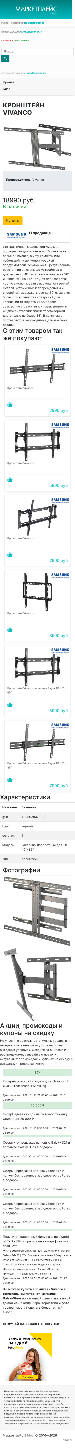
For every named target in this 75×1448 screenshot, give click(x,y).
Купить (12, 220)
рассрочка (22, 40)
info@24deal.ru (36, 73)
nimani (67, 1440)
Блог (6, 89)
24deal (29, 1435)
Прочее (8, 82)
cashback (7, 40)
